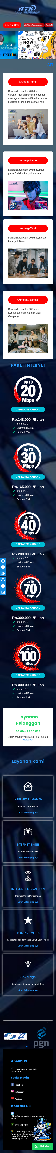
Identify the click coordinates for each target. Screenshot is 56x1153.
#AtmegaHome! (28, 81)
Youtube (18, 1099)
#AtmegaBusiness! (28, 299)
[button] (48, 1022)
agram (21, 1092)
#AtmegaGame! (28, 160)
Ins (15, 1092)
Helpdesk (28, 739)
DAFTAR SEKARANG (28, 409)
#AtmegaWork (28, 228)
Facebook (19, 1085)
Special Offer (12, 25)
